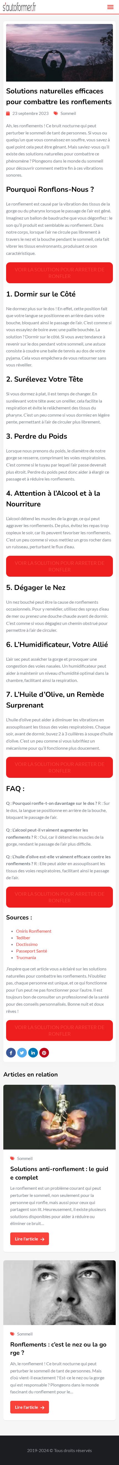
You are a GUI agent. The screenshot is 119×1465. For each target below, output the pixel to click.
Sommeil (68, 113)
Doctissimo (27, 944)
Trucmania (26, 957)
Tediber (23, 937)
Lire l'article (27, 1238)
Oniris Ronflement (33, 931)
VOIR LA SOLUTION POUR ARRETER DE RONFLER (59, 272)
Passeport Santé (31, 950)
